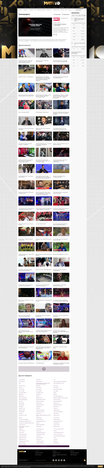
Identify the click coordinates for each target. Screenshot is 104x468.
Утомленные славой (40, 441)
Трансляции (57, 14)
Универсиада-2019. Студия (24, 441)
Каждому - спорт (22, 408)
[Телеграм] (56, 460)
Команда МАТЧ (21, 411)
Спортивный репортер (40, 434)
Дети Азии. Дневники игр (58, 396)
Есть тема (21, 401)
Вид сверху (56, 385)
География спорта (39, 392)
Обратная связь (73, 454)
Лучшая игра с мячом (23, 415)
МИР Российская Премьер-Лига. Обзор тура (43, 415)
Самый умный (38, 430)
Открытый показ (22, 424)
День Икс (55, 394)
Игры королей (21, 404)
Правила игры (38, 426)
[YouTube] (59, 460)
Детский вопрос (39, 397)
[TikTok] (61, 460)
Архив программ (44, 446)
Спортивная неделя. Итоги (58, 432)
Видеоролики (66, 14)
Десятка (37, 396)
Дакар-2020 (38, 394)
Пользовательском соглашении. (59, 465)
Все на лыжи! (56, 387)
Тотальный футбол (39, 437)
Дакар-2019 (21, 394)
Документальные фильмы (40, 399)
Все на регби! (21, 389)
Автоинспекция (22, 381)
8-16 (54, 379)
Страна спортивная (22, 435)
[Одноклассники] (64, 460)
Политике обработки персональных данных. (43, 465)
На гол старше (56, 417)
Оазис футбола (56, 422)
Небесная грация (57, 419)
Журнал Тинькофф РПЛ (58, 401)
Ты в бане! (55, 439)
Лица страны (56, 413)
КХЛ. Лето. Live (56, 406)
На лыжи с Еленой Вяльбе (23, 419)
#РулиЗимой (38, 379)
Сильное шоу (21, 432)
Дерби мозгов (21, 396)
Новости (37, 422)
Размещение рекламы (74, 452)
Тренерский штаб (22, 439)
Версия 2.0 (38, 385)
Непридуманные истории (41, 421)
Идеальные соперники (58, 404)
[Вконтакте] (53, 460)
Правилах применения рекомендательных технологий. (51, 462)
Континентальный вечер (58, 411)
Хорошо (100, 466)
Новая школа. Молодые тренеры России (26, 422)
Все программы (22, 379)
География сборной (22, 392)
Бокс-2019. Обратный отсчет (59, 383)
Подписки (54, 450)
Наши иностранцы (39, 419)
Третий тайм (38, 439)
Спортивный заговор (23, 434)
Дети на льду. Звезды (22, 397)
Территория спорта (22, 437)
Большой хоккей (22, 385)
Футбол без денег (22, 442)
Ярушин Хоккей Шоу (22, 444)
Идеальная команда (40, 404)
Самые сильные (22, 430)
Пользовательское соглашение (40, 460)
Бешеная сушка (39, 381)
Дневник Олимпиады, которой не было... (61, 397)
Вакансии (72, 450)
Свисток (55, 430)
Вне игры (20, 387)
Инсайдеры (21, 406)
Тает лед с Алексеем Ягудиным (59, 435)
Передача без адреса (40, 424)
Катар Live (55, 408)
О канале (37, 450)
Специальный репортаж (40, 432)
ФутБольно (56, 441)
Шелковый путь (56, 442)
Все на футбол (39, 389)
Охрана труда (38, 454)
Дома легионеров (57, 399)
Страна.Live (38, 435)
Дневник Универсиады (23, 399)
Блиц (20, 383)
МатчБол (20, 417)
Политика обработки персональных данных (60, 455)
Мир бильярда (38, 417)
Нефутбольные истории (58, 421)
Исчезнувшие (38, 406)
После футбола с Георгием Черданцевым (24, 427)
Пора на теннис (57, 424)
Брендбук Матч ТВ (56, 452)
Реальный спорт (57, 426)
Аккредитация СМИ (39, 452)
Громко (55, 392)
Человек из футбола (40, 442)
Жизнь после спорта (40, 401)
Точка (55, 437)
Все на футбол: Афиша (58, 389)
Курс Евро (21, 413)
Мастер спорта (56, 415)
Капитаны (38, 408)
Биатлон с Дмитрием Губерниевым (60, 381)
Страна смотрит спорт (58, 434)
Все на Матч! (38, 387)
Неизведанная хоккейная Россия (25, 421)
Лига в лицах (38, 413)
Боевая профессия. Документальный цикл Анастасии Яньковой (43, 383)
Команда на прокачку (40, 411)
